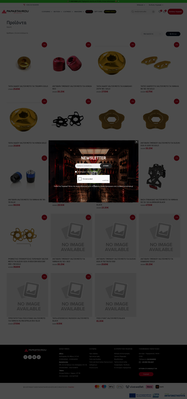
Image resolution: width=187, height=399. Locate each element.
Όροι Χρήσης (94, 172)
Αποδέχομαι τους (88, 172)
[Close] (136, 142)
